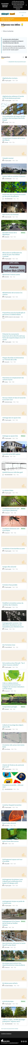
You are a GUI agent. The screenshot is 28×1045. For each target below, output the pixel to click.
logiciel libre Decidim (14, 1043)
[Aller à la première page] (10, 13)
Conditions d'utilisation (6, 1033)
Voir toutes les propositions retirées (9, 1028)
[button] (23, 57)
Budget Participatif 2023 (7, 18)
